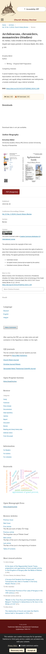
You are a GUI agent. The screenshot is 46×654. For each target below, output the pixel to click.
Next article (7, 538)
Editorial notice (8, 433)
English (5, 314)
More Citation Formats (11, 289)
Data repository (8, 413)
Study (5, 399)
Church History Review (25, 20)
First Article (7, 527)
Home (4, 25)
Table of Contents (9, 549)
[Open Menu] (2, 19)
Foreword (6, 403)
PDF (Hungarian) (12, 192)
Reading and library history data (12, 429)
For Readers (6, 450)
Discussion (6, 423)
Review (5, 426)
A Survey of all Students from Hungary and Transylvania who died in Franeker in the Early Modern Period (21, 581)
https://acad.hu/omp (10, 507)
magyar (5, 317)
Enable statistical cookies (29, 646)
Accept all (31, 650)
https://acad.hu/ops (10, 381)
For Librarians (7, 457)
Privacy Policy (12, 646)
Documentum (7, 409)
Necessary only (17, 650)
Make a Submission (10, 327)
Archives (11, 25)
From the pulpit (8, 436)
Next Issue (6, 523)
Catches (5, 416)
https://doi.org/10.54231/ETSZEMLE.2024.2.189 (22, 89)
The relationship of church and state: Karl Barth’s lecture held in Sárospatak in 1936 (22, 612)
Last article (7, 543)
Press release (7, 406)
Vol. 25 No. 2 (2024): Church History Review (15, 27)
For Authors (6, 453)
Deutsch (6, 311)
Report (5, 419)
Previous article (8, 532)
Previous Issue (8, 520)
